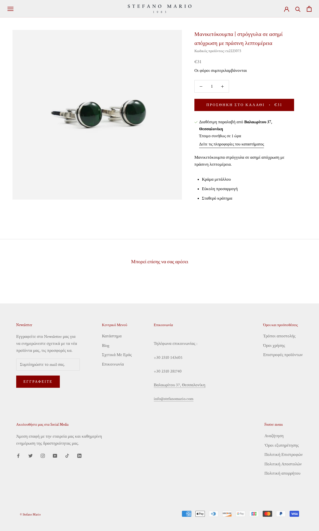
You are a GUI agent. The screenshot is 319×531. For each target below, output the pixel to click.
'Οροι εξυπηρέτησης (281, 445)
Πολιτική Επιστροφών (283, 454)
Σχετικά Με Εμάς (117, 355)
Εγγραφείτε (38, 381)
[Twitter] (30, 455)
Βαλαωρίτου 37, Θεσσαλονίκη (179, 385)
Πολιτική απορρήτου (282, 473)
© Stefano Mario (30, 515)
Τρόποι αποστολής (279, 336)
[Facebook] (18, 455)
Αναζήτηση (274, 436)
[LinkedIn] (79, 455)
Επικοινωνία (113, 364)
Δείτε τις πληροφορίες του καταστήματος (231, 144)
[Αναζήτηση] (298, 8)
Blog (105, 345)
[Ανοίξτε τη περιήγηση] (10, 8)
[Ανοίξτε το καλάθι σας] (309, 9)
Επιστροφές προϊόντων (283, 355)
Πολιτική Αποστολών (283, 464)
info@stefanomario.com (173, 398)
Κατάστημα (112, 336)
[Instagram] (43, 455)
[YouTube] (55, 455)
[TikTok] (67, 455)
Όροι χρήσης (274, 345)
